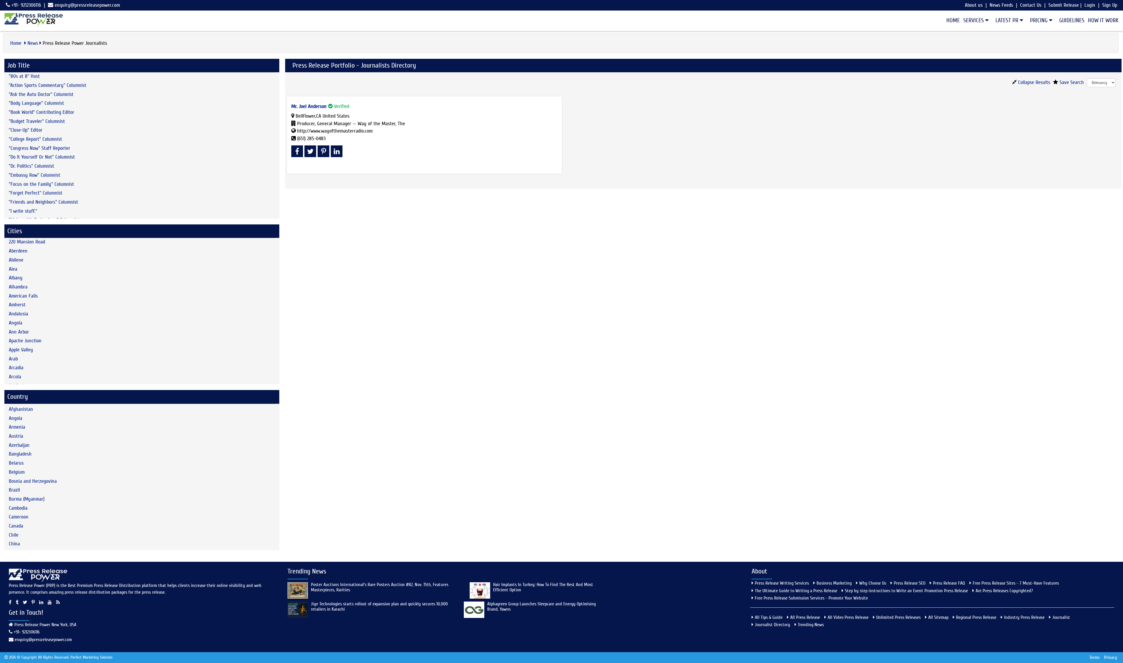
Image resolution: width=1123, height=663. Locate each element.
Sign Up (1109, 5)
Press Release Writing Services (782, 583)
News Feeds (1001, 5)
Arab (13, 359)
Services (974, 20)
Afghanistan (21, 409)
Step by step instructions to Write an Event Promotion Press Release (906, 590)
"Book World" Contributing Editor (41, 112)
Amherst (17, 305)
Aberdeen (18, 251)
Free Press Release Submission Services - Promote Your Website (811, 598)
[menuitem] (951, 20)
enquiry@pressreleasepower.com (87, 5)
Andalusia (18, 314)
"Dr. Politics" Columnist (31, 166)
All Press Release (805, 617)
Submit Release (1063, 5)
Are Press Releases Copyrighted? (1004, 590)
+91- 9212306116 (25, 5)
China (14, 544)
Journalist (1061, 617)
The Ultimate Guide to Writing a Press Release (796, 590)
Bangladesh (20, 454)
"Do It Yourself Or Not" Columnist (42, 157)
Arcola (15, 377)
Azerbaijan (19, 445)
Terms (1094, 657)
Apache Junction (25, 341)
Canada (16, 526)
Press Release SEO (909, 583)
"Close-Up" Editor (25, 130)
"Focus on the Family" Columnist (41, 184)
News (32, 43)
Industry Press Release (1024, 617)
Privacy (1110, 657)
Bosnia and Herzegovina (33, 481)
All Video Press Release (848, 617)
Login (1089, 5)
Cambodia (18, 508)
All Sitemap (938, 617)
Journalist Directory (772, 624)
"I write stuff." (23, 211)
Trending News (811, 624)
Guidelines (1071, 20)
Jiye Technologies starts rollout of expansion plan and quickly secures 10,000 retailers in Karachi (379, 606)
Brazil (14, 490)
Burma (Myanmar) (26, 499)
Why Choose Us (872, 583)
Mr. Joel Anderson (309, 106)
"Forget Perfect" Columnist (35, 193)
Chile (13, 535)
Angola (15, 323)
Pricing (1039, 20)
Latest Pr (1007, 20)
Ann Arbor (19, 332)
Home (953, 20)
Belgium (17, 472)
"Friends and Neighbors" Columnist (43, 202)
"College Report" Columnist (35, 139)
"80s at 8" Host (24, 76)
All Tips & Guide (769, 617)
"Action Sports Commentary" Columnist (47, 85)
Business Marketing (834, 583)
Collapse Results (1033, 82)
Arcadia (16, 368)
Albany (16, 278)
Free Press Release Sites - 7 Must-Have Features (1016, 583)
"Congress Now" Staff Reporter (39, 148)
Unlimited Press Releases (898, 617)
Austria (16, 436)
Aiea (13, 269)
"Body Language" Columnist (36, 103)
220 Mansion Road (27, 242)
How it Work (1103, 20)
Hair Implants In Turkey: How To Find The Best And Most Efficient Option (543, 587)
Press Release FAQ (949, 583)
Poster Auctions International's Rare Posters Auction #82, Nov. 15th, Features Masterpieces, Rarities (379, 587)
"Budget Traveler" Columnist (37, 121)
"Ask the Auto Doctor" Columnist (41, 94)
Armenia (17, 427)
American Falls (23, 296)
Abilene (16, 260)
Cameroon (18, 517)
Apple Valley (21, 350)
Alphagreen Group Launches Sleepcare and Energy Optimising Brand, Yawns (541, 606)
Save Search (1071, 82)
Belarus (16, 463)
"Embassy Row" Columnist (34, 175)
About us (974, 5)
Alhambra (18, 287)
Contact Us (1030, 5)
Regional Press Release (976, 617)
